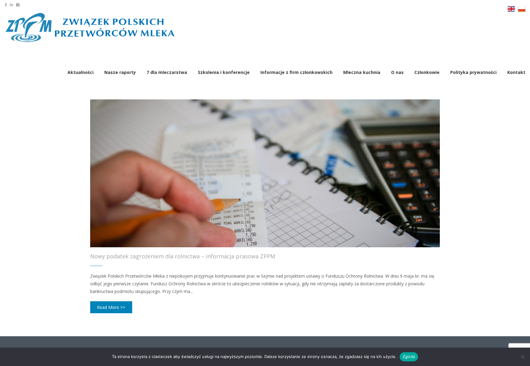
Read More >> (111, 307)
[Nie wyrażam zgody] (522, 357)
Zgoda (409, 356)
